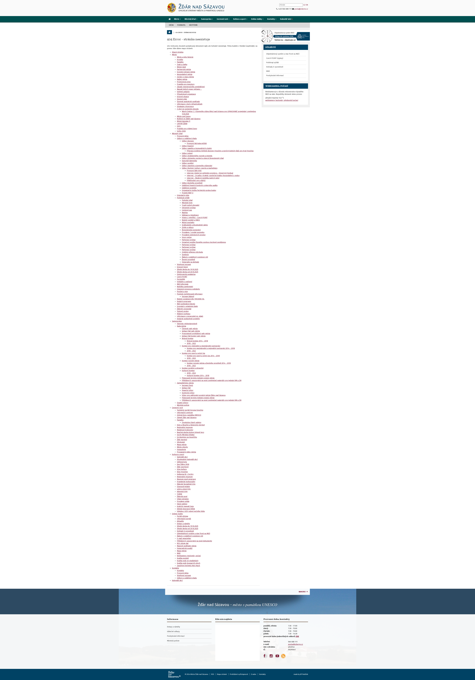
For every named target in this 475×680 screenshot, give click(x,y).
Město (174, 55)
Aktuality (180, 521)
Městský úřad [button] (190, 19)
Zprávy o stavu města (185, 77)
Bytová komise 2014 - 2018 (197, 341)
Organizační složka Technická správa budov (199, 190)
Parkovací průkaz (189, 240)
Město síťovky (182, 447)
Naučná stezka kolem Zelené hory (190, 432)
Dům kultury (182, 469)
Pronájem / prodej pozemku (193, 232)
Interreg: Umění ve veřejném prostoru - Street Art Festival (210, 173)
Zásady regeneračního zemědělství (191, 87)
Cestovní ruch (177, 408)
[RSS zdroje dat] (283, 656)
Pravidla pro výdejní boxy (187, 129)
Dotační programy (184, 301)
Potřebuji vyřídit (183, 198)
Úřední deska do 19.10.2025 (187, 269)
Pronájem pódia (183, 501)
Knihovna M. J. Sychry (185, 474)
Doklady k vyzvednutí (185, 531)
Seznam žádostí (188, 296)
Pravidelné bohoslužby (186, 482)
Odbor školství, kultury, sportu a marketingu (199, 168)
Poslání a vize (182, 292)
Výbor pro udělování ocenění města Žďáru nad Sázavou (204, 395)
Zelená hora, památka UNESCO (189, 415)
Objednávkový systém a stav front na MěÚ (193, 534)
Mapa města (181, 445)
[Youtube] (277, 656)
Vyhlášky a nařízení (184, 282)
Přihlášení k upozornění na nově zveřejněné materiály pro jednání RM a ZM (211, 380)
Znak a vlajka (182, 64)
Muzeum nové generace (186, 479)
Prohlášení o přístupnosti (239, 674)
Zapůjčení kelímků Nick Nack (188, 566)
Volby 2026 (181, 131)
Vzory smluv (187, 237)
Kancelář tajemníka (189, 161)
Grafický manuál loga (185, 506)
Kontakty (175, 568)
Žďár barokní (182, 440)
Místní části (181, 67)
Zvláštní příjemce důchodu (192, 252)
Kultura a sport (178, 454)
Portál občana (182, 516)
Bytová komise (187, 338)
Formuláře (181, 279)
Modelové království (185, 430)
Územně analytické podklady (188, 102)
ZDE (297, 636)
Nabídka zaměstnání (185, 287)
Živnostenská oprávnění (191, 230)
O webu (253, 674)
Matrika (185, 213)
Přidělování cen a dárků (196, 180)
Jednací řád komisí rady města (193, 336)
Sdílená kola (182, 462)
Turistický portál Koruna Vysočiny (190, 410)
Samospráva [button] (206, 19)
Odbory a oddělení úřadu (187, 138)
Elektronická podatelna (186, 274)
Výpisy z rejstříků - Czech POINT (194, 218)
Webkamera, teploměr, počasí (189, 556)
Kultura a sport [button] (239, 19)
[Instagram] (271, 656)
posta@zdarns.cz (301, 9)
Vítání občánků (183, 499)
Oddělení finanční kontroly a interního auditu (199, 185)
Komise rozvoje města (190, 361)
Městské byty (187, 203)
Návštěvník (193, 25)
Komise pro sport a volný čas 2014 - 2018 (203, 356)
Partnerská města (184, 69)
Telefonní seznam (184, 264)
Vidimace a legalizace (190, 215)
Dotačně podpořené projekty (188, 319)
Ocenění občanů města (186, 72)
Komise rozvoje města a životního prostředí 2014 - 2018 (209, 363)
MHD (178, 553)
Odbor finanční (188, 146)
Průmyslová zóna (183, 82)
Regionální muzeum (185, 427)
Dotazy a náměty (183, 524)
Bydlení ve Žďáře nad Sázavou (188, 119)
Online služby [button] (256, 19)
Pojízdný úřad (187, 200)
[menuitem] (169, 19)
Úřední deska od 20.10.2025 (187, 272)
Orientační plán (183, 195)
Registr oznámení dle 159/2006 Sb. (190, 299)
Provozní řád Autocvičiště (197, 143)
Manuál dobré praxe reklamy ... (189, 89)
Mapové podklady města (186, 546)
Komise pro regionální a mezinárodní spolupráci (201, 346)
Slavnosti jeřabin (183, 487)
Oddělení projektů (189, 188)
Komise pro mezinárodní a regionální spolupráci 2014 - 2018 (211, 348)
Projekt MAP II (187, 193)
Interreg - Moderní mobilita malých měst (203, 178)
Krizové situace (183, 97)
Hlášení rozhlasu (183, 314)
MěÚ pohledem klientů (186, 304)
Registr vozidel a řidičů (191, 220)
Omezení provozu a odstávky (188, 289)
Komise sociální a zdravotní (192, 368)
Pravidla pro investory (185, 84)
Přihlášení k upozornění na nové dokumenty (194, 541)
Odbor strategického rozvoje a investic (197, 156)
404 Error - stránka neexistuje (188, 39)
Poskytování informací (275, 75)
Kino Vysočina (182, 472)
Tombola (185, 255)
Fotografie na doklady (190, 262)
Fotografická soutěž (184, 548)
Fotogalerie (181, 450)
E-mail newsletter (184, 538)
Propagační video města (186, 452)
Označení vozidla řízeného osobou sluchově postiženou (204, 242)
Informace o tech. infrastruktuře (189, 104)
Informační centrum (185, 413)
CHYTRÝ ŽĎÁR (182, 124)
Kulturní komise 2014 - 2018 (198, 376)
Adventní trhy (182, 492)
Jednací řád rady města (191, 331)
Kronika (180, 60)
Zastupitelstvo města (185, 383)
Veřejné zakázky (183, 92)
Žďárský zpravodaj (184, 309)
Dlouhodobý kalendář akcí (187, 459)
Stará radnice (182, 504)
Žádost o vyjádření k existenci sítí (195, 257)
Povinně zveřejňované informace (189, 294)
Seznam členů (187, 385)
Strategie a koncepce (185, 106)
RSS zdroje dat (182, 543)
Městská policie (183, 405)
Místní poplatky (188, 222)
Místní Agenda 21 (183, 121)
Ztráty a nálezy (188, 227)
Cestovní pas (187, 210)
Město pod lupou (183, 116)
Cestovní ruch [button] (222, 19)
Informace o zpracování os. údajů (190, 316)
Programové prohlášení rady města (196, 334)
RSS (212, 674)
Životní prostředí (188, 260)
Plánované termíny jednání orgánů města (198, 378)
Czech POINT (182, 277)
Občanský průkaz (189, 208)
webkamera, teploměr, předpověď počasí (281, 100)
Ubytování (181, 442)
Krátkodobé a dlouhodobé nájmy (195, 225)
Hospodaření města (184, 74)
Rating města (182, 79)
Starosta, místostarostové (187, 324)
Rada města (181, 326)
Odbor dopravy (188, 141)
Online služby (177, 514)
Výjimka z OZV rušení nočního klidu (191, 511)
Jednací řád (186, 388)
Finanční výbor (187, 390)
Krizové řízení (182, 267)
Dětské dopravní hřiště (186, 509)
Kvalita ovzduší (183, 558)
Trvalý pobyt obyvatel (190, 205)
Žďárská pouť (182, 496)
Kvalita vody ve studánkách (187, 561)
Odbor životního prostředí (192, 183)
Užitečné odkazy (173, 631)
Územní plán (182, 99)
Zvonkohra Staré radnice (191, 422)
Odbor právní (187, 153)
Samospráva (177, 321)
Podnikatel (181, 25)
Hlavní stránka (177, 52)
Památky (180, 62)
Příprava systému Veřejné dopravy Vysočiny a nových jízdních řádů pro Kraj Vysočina (220, 151)
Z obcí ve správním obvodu (188, 109)
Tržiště (179, 494)
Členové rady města (190, 329)
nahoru (302, 592)
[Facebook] (265, 656)
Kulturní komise (188, 371)
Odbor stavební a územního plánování (197, 166)
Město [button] (177, 19)
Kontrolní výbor (188, 393)
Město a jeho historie (185, 57)
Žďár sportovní (183, 467)
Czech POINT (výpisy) (274, 58)
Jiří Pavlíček (304, 674)
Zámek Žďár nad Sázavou (186, 418)
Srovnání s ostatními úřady (187, 306)
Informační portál (184, 519)
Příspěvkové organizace (186, 94)
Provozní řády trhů (194, 171)
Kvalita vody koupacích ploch (188, 563)
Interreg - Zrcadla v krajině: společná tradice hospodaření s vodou (213, 176)
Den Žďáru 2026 (183, 464)
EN (307, 5)
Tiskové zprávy (183, 311)
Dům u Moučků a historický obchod (191, 425)
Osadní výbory (182, 403)
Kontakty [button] (271, 19)
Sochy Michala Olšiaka (185, 435)
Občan (171, 25)
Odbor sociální (187, 163)
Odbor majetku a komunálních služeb (197, 148)
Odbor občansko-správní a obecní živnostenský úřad (203, 158)
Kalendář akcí (182, 457)
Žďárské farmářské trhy (186, 484)
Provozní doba (182, 136)
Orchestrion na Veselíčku (187, 437)
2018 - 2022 (191, 343)
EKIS (179, 126)
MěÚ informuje (182, 284)
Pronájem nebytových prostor (194, 235)
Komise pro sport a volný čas (193, 353)
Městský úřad (177, 134)
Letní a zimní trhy (184, 489)
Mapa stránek (222, 674)
